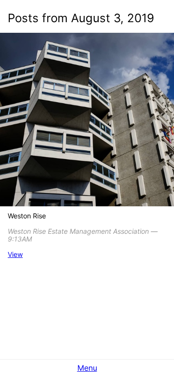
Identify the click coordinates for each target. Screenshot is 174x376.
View (15, 254)
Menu (87, 368)
